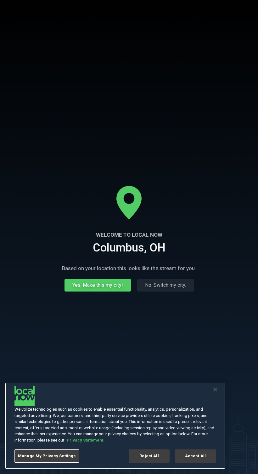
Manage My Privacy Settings (47, 456)
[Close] (215, 389)
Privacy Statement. (85, 440)
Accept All (195, 456)
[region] (115, 426)
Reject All (149, 456)
